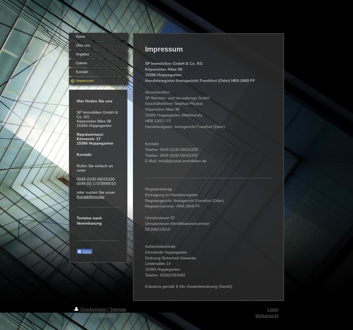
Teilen (86, 252)
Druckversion (93, 309)
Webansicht (267, 315)
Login (273, 309)
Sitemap (118, 309)
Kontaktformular (90, 197)
